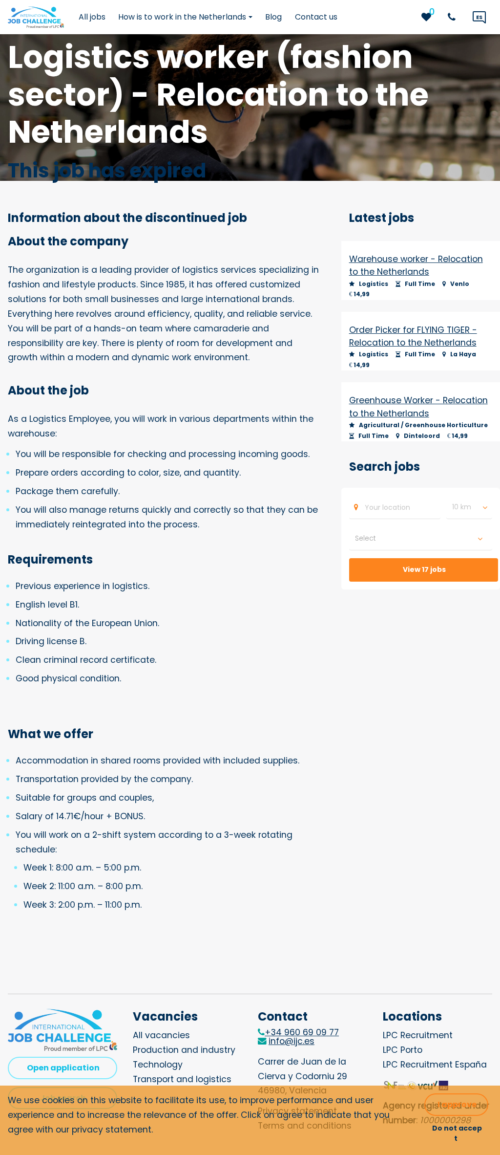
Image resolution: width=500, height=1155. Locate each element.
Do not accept (457, 1133)
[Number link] (453, 17)
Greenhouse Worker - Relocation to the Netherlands (418, 406)
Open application (63, 1067)
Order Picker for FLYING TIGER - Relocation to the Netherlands (413, 336)
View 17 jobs (424, 569)
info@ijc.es (291, 1041)
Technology (158, 1064)
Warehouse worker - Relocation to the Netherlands (416, 265)
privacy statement (111, 1129)
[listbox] (469, 507)
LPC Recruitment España (435, 1064)
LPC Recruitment (418, 1035)
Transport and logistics (182, 1079)
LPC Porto (402, 1050)
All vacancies (161, 1035)
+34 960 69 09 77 (302, 1032)
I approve (457, 1104)
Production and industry (184, 1050)
